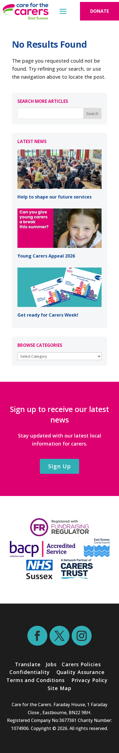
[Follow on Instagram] (82, 636)
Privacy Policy (89, 680)
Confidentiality (29, 672)
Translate (28, 664)
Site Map (59, 688)
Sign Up (59, 466)
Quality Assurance (80, 672)
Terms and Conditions (35, 680)
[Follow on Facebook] (37, 636)
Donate (99, 11)
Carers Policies (81, 664)
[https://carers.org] (77, 577)
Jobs (51, 664)
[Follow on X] (59, 636)
